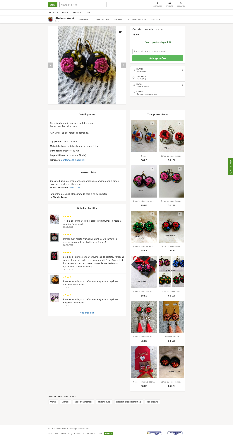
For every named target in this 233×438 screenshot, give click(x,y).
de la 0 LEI (74, 187)
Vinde (63, 433)
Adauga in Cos (157, 58)
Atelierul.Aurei (64, 18)
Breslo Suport (230, 166)
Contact (155, 19)
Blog (70, 433)
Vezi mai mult (87, 312)
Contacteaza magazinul (73, 160)
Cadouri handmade (83, 402)
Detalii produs (87, 114)
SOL (57, 433)
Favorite (169, 6)
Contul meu (157, 6)
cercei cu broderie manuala (128, 402)
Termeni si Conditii (94, 433)
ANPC (50, 433)
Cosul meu (181, 6)
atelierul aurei (104, 402)
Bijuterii (65, 402)
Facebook (79, 433)
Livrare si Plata (101, 19)
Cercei (53, 402)
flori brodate (152, 402)
